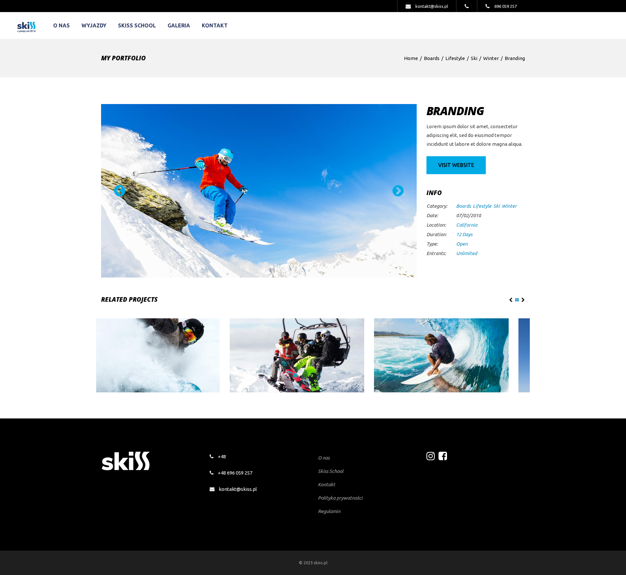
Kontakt (326, 484)
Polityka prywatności (340, 498)
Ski (474, 58)
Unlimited (466, 253)
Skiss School (330, 471)
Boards (432, 58)
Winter (491, 58)
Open (462, 244)
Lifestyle (455, 58)
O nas (324, 458)
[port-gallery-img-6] (259, 191)
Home (411, 58)
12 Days (464, 234)
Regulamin (329, 511)
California (466, 225)
